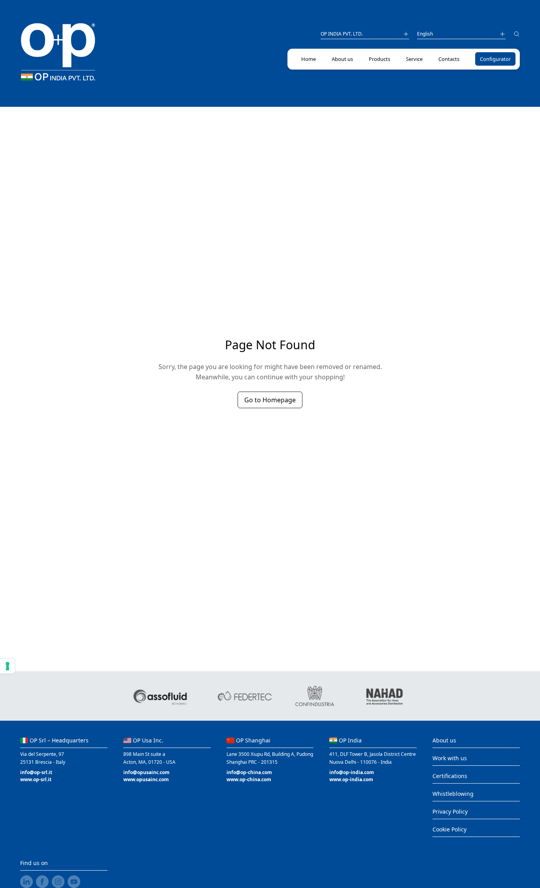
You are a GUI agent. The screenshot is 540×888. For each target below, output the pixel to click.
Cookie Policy (449, 829)
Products (379, 58)
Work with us (449, 758)
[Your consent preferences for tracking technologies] (7, 666)
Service (414, 58)
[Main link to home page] (58, 52)
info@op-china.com (249, 772)
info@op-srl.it (36, 772)
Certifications (449, 776)
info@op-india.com (351, 772)
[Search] (517, 35)
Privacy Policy (450, 811)
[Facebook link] (42, 881)
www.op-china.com (249, 779)
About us (342, 58)
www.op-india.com (351, 779)
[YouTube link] (74, 881)
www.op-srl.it (35, 779)
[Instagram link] (58, 881)
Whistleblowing (453, 793)
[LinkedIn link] (26, 881)
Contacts (448, 58)
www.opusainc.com (146, 779)
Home (308, 58)
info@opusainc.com (146, 772)
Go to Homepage (270, 400)
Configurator (495, 58)
